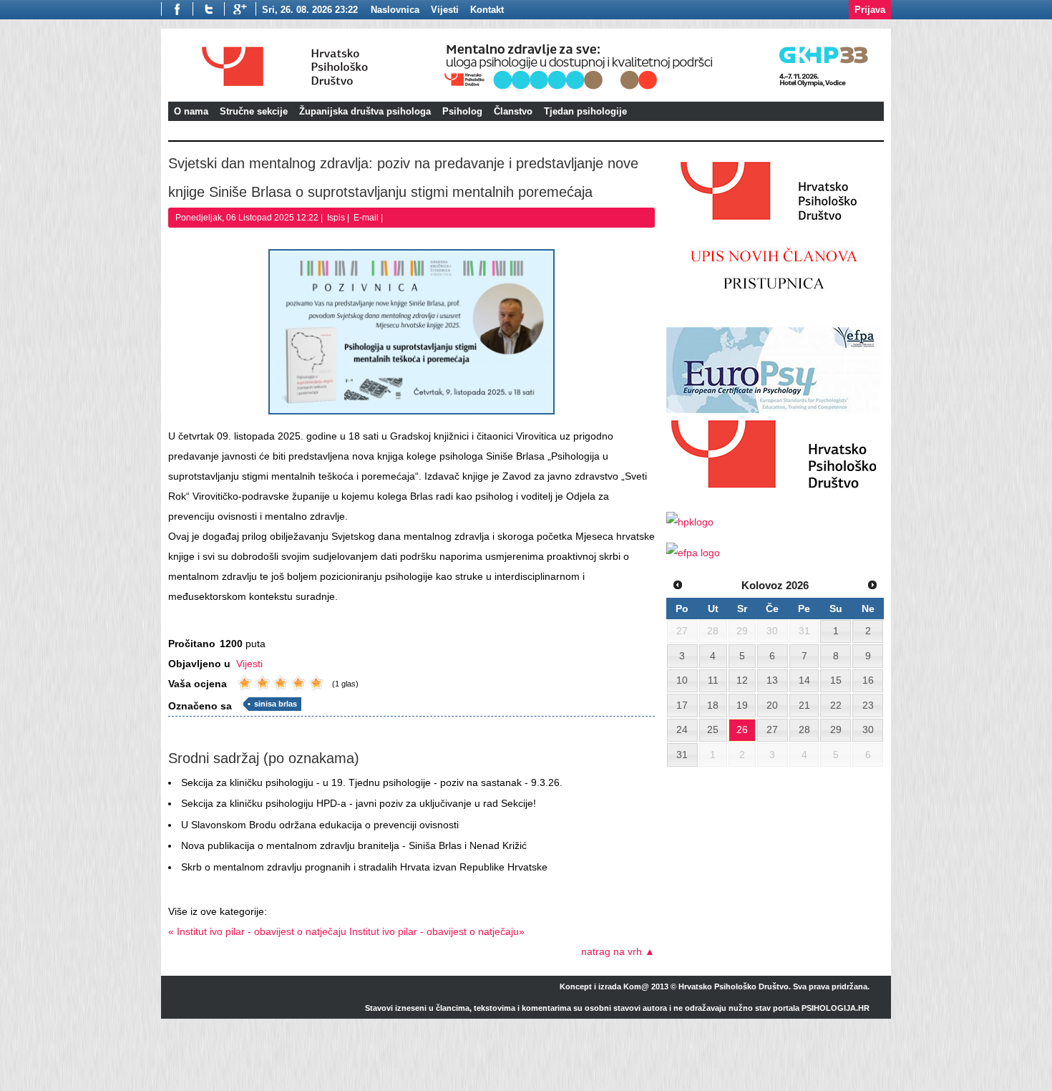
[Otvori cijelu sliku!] (411, 331)
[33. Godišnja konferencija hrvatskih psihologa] (661, 91)
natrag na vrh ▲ (618, 951)
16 (868, 680)
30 (868, 729)
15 (836, 680)
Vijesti (249, 663)
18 (713, 705)
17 (682, 705)
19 (742, 705)
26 (742, 729)
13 (772, 680)
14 (804, 680)
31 (682, 754)
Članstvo (513, 111)
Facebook (177, 9)
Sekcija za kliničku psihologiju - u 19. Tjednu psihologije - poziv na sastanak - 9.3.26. (371, 782)
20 (772, 705)
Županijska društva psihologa (365, 111)
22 (836, 705)
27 (772, 729)
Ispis (337, 218)
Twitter (208, 9)
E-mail (367, 218)
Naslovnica (395, 9)
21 (804, 705)
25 (713, 729)
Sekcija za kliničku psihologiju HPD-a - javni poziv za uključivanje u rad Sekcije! (358, 803)
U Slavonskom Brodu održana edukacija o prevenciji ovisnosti (320, 824)
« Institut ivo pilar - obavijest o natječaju (257, 931)
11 (713, 680)
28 (804, 729)
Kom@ (636, 986)
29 (836, 729)
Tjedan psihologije (585, 111)
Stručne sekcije (254, 111)
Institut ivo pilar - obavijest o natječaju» (437, 931)
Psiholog (462, 111)
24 (682, 729)
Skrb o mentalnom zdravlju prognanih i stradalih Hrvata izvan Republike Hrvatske (364, 867)
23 (868, 705)
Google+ (240, 9)
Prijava (869, 9)
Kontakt (487, 9)
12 (742, 680)
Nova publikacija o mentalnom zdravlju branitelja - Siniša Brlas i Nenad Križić (354, 845)
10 (682, 680)
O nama (191, 111)
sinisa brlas (275, 703)
